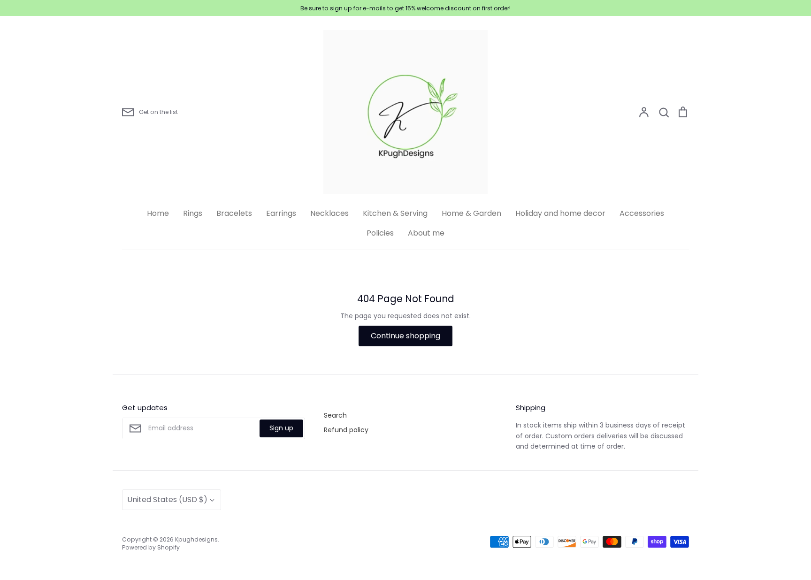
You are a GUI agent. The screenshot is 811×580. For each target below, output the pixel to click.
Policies (380, 233)
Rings (192, 213)
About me (426, 233)
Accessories (642, 213)
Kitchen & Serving (395, 213)
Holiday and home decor (560, 213)
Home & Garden (471, 213)
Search (335, 415)
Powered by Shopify (151, 547)
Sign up (281, 428)
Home (158, 213)
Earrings (281, 213)
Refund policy (346, 430)
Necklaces (329, 213)
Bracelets (234, 213)
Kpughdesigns (196, 539)
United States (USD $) (167, 499)
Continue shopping (405, 335)
